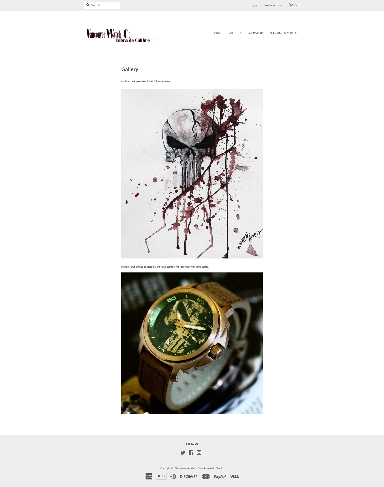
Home (217, 33)
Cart (297, 5)
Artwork (256, 33)
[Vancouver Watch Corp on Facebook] (191, 454)
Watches (235, 33)
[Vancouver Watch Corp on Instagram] (198, 454)
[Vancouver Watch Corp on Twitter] (183, 454)
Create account (273, 5)
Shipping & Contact (285, 33)
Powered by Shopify (214, 468)
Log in (253, 5)
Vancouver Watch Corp (191, 468)
